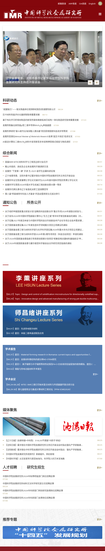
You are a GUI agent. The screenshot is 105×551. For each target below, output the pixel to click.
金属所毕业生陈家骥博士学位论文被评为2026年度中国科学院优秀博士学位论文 (41, 180)
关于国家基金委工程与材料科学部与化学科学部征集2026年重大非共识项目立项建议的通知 (44, 229)
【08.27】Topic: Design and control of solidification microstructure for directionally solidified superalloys (52, 294)
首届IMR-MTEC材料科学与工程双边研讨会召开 (26, 161)
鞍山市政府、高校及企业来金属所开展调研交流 (26, 166)
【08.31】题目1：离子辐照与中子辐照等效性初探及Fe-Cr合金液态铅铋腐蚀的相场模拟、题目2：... (50, 364)
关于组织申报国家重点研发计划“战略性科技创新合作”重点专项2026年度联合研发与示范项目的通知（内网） (44, 211)
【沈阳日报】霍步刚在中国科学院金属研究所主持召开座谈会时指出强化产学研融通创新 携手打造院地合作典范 (44, 445)
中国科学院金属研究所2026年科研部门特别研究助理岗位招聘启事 (33, 490)
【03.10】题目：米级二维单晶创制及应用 (24, 333)
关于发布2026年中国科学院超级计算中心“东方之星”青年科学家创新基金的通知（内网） (44, 216)
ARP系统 (73, 3)
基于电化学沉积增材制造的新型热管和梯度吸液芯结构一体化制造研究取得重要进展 (41, 119)
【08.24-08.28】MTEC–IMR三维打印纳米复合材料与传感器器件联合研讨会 (39, 384)
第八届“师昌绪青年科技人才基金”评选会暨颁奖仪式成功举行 (32, 193)
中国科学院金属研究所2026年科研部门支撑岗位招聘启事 (29, 497)
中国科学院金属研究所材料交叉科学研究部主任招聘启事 (28, 483)
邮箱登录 (62, 3)
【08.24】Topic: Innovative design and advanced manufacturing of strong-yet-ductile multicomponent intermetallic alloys (52, 298)
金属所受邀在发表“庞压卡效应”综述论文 (38, 136)
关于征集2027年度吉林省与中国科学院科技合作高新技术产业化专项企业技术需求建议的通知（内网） (44, 220)
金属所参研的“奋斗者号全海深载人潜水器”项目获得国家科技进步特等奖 (35, 131)
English (92, 3)
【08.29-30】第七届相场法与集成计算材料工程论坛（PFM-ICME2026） (38, 389)
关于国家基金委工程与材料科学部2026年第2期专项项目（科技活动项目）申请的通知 (44, 234)
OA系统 (82, 3)
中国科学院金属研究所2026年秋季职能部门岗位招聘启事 (29, 476)
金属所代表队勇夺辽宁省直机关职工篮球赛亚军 (26, 189)
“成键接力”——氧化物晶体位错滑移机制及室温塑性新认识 (29, 109)
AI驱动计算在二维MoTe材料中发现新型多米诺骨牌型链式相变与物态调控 (37, 141)
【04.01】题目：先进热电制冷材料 (21, 328)
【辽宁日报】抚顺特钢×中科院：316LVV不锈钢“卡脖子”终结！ (33, 440)
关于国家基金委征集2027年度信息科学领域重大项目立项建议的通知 (36, 225)
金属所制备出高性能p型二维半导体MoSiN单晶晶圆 (27, 125)
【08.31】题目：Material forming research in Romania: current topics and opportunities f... (48, 354)
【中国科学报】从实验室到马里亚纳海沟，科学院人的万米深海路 (35, 458)
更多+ (99, 100)
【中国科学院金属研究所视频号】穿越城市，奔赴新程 (29, 454)
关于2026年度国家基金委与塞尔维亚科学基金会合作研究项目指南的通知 (38, 243)
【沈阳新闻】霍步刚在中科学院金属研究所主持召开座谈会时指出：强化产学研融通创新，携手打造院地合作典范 (44, 449)
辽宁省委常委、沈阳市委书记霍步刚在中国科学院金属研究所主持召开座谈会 (40, 175)
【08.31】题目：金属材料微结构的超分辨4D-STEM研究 (30, 359)
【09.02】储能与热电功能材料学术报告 (23, 368)
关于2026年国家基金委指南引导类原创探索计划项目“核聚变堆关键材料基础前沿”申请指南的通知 (44, 238)
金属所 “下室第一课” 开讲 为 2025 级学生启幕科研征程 (30, 171)
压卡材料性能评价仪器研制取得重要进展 (21, 114)
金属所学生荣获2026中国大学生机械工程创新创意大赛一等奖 (33, 184)
